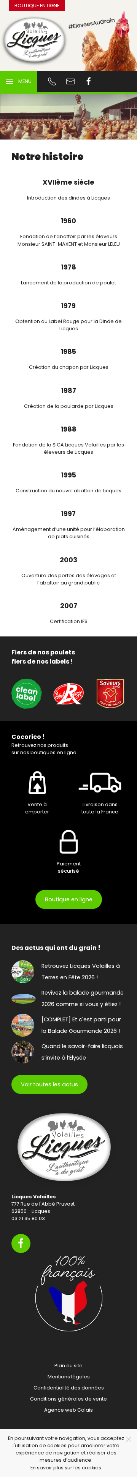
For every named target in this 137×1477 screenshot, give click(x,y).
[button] (18, 81)
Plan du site (68, 1365)
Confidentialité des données (68, 1387)
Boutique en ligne (36, 5)
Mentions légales (69, 1376)
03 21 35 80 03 (28, 1218)
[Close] (128, 1439)
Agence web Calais (68, 1410)
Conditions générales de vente (68, 1399)
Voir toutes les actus (49, 1084)
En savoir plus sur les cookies (65, 1467)
